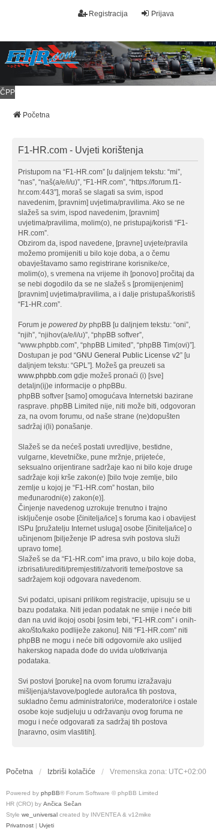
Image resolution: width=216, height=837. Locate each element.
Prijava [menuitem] (162, 14)
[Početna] (108, 64)
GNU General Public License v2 (128, 355)
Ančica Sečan (62, 803)
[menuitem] (20, 825)
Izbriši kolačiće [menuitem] (71, 771)
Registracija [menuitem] (108, 14)
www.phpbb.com (45, 375)
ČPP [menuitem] (7, 92)
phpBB (50, 793)
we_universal (40, 814)
